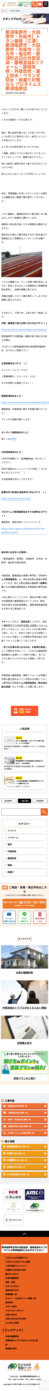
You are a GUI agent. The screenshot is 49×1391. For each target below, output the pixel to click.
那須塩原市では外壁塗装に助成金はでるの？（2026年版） (29, 762)
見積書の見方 (11, 1348)
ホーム (5, 11)
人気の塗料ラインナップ (15, 1265)
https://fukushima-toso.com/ (16, 498)
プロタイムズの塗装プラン (16, 1257)
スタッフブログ (12, 1286)
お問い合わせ (11, 1314)
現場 (9, 865)
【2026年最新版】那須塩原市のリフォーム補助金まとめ (30, 782)
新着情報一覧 (11, 1294)
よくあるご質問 (12, 1322)
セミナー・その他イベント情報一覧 (20, 1298)
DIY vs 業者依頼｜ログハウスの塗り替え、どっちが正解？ (30, 742)
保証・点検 (10, 1282)
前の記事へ (9, 801)
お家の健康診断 (12, 1278)
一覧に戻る (24, 801)
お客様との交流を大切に (15, 1269)
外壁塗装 (11, 851)
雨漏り (10, 872)
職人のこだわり (12, 1274)
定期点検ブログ (12, 1290)
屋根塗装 (11, 858)
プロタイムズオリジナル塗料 (17, 1261)
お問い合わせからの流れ (15, 1318)
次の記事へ (40, 801)
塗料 (9, 844)
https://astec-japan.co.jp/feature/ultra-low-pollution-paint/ (23, 530)
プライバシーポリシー (14, 1310)
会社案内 (9, 1302)
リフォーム (12, 837)
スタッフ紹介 (11, 1306)
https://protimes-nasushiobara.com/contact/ (24, 329)
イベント (11, 830)
